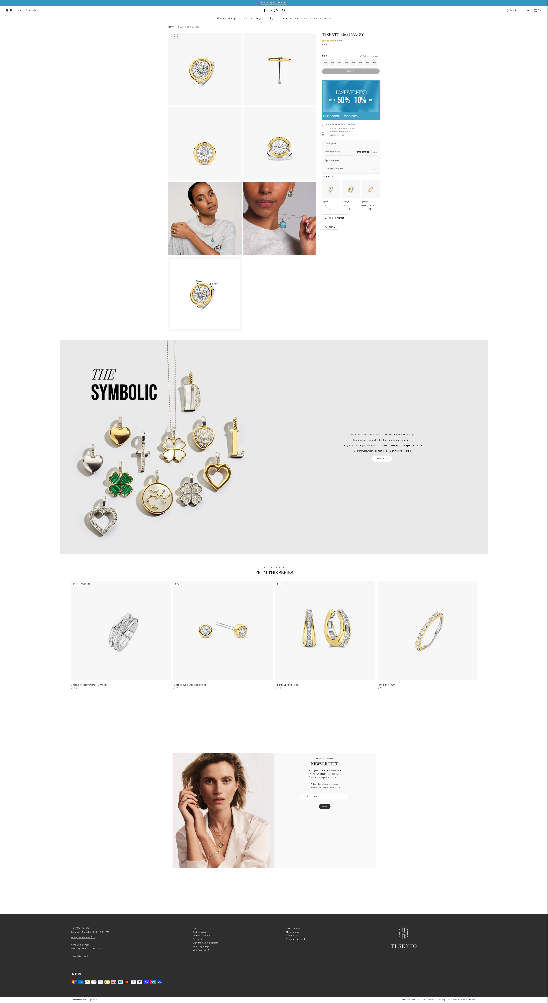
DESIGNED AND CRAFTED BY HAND (341, 125)
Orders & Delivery (201, 935)
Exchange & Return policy (205, 942)
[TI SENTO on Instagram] (79, 974)
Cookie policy (444, 1000)
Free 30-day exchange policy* (340, 128)
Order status (199, 932)
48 (325, 62)
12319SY (364, 202)
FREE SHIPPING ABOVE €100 (338, 132)
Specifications (332, 160)
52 (339, 62)
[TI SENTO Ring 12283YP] (351, 189)
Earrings (270, 18)
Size (324, 55)
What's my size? (371, 56)
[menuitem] (410, 1000)
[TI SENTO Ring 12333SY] (331, 189)
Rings (258, 18)
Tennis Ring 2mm (386, 684)
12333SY (325, 202)
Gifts (312, 18)
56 (353, 62)
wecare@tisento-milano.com (86, 948)
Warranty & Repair (202, 946)
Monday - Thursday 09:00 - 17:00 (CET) (90, 932)
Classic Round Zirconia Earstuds (189, 684)
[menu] (87, 1000)
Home (171, 26)
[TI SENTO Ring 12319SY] (370, 189)
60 (367, 62)
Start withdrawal (79, 956)
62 (374, 62)
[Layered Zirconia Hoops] (325, 630)
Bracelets (284, 18)
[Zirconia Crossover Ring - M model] (121, 630)
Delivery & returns (334, 168)
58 (360, 62)
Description (331, 143)
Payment (197, 939)
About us (324, 18)
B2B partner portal (295, 939)
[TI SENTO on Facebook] (73, 974)
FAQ (195, 928)
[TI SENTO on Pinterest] (76, 974)
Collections (244, 18)
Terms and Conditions (409, 1000)
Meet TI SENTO (293, 928)
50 (332, 62)
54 (346, 62)
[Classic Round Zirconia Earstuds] (223, 630)
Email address (309, 792)
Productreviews (351, 151)
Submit (325, 806)
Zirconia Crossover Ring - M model (89, 684)
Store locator (292, 932)
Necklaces (300, 18)
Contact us (292, 935)
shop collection (382, 459)
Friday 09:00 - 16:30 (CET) (83, 937)
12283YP (345, 202)
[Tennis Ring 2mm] (427, 630)
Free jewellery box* (335, 135)
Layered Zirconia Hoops (287, 684)
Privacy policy (428, 1000)
